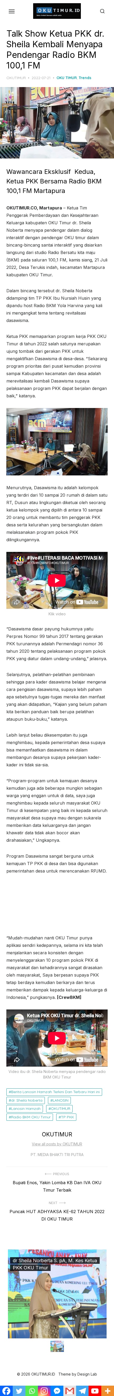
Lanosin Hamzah (26, 1108)
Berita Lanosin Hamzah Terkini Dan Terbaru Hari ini (55, 1091)
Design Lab (87, 1374)
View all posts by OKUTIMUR (57, 1144)
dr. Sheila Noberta (26, 1100)
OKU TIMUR (66, 77)
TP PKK (67, 1117)
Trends (85, 77)
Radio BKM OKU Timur (31, 1117)
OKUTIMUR (16, 77)
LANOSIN (60, 1100)
